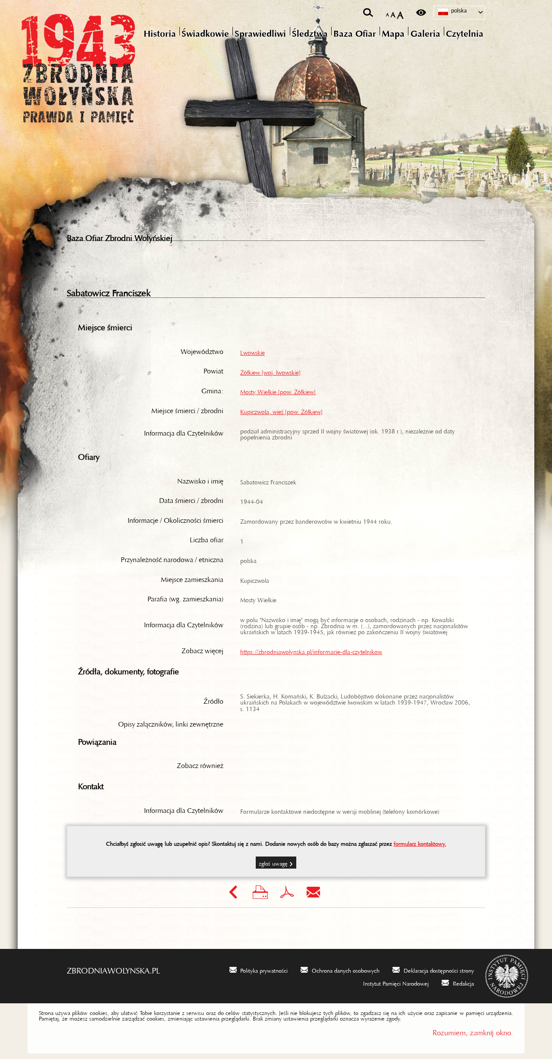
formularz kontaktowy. (420, 842)
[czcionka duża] (400, 13)
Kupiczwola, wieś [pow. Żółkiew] (281, 410)
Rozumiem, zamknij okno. (473, 1030)
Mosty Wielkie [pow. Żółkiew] (278, 390)
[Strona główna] (114, 66)
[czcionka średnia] (393, 12)
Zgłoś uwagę (273, 862)
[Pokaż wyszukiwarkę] (368, 12)
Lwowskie (252, 351)
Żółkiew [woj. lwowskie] (270, 371)
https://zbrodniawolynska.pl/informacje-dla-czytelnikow (311, 650)
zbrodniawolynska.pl (113, 968)
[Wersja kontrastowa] (421, 12)
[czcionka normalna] (387, 13)
